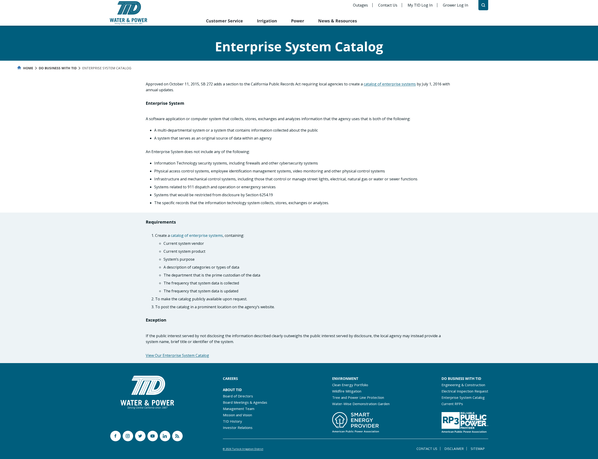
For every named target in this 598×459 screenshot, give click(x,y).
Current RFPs (452, 403)
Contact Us (387, 5)
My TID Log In (420, 5)
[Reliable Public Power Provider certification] (464, 421)
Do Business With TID (58, 68)
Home (27, 68)
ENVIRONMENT (345, 378)
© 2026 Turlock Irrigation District (243, 449)
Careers (230, 378)
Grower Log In (455, 5)
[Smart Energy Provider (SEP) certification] (355, 421)
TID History (232, 421)
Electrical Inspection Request (464, 391)
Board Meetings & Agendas (245, 402)
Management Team (238, 408)
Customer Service (224, 21)
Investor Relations (238, 427)
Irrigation (267, 21)
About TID (232, 389)
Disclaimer (454, 448)
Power (297, 21)
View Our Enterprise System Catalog (177, 355)
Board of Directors (238, 396)
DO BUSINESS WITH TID (461, 378)
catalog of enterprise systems (390, 84)
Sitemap (478, 448)
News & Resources (337, 21)
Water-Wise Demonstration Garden (361, 403)
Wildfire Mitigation (346, 391)
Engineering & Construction (463, 384)
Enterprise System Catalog (463, 397)
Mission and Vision (237, 415)
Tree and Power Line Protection (358, 397)
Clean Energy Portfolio (350, 384)
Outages (360, 5)
